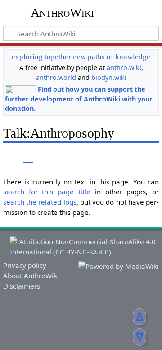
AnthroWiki (62, 12)
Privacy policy (24, 265)
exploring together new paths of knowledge (81, 56)
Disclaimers (21, 285)
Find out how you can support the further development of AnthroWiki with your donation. (79, 99)
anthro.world (56, 77)
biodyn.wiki (108, 77)
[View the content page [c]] (8, 156)
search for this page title (46, 191)
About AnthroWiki (31, 275)
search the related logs (39, 201)
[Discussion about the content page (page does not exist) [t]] (28, 156)
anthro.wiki (124, 67)
